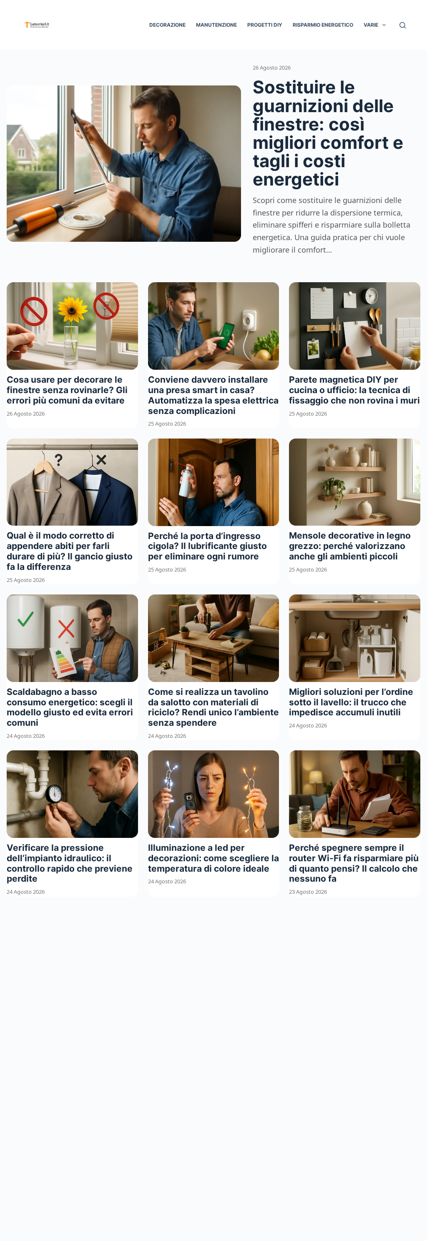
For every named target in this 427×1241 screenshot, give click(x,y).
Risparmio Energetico (323, 25)
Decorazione (167, 25)
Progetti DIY (264, 25)
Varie (371, 25)
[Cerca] (402, 25)
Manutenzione (216, 25)
